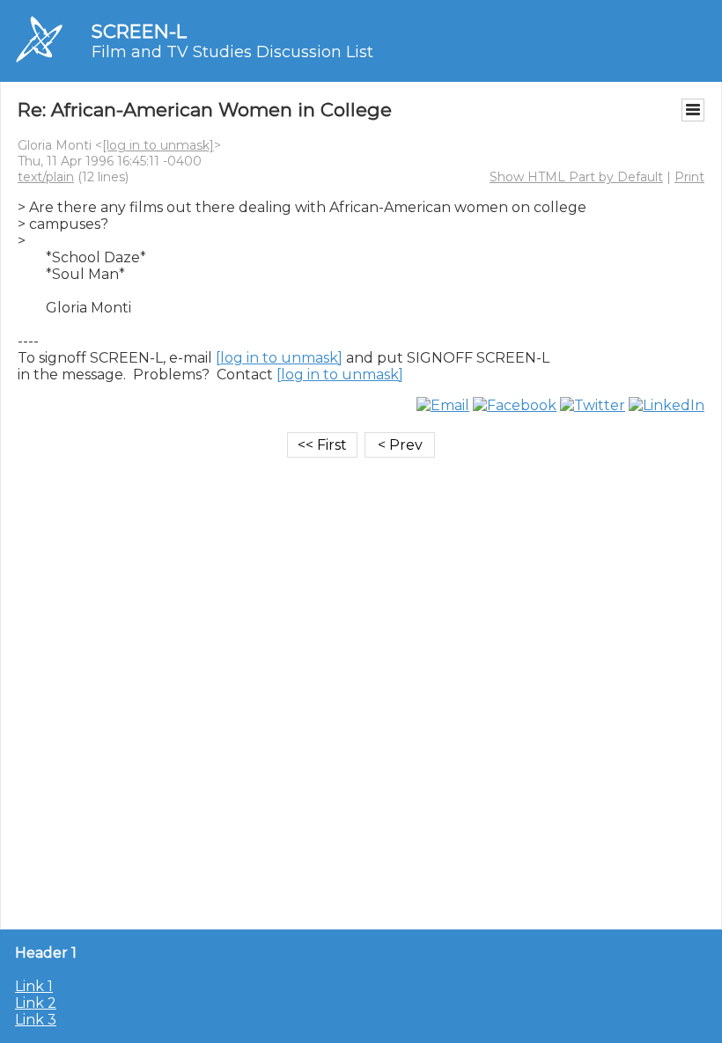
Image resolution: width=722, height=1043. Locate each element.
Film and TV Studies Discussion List (232, 52)
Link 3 (35, 1019)
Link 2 (35, 1003)
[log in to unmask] (158, 145)
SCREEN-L (139, 31)
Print (689, 177)
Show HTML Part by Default (576, 177)
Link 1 (34, 986)
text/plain (46, 177)
